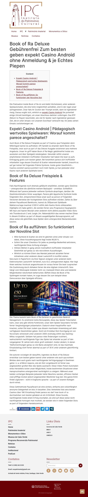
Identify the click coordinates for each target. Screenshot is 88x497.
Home (13, 31)
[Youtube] (60, 471)
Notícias (24, 36)
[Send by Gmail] (38, 409)
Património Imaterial (36, 31)
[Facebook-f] (48, 471)
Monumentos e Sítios (58, 31)
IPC (21, 31)
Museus (14, 36)
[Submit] (80, 465)
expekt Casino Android (52, 112)
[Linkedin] (72, 471)
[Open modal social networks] (52, 409)
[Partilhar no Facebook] (24, 409)
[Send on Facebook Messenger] (47, 409)
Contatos (36, 36)
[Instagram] (54, 471)
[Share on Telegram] (42, 409)
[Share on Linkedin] (33, 409)
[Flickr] (66, 471)
